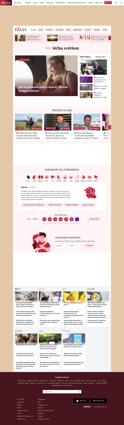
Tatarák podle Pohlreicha (53, 383)
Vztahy (35, 3)
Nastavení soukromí (43, 419)
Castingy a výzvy (42, 405)
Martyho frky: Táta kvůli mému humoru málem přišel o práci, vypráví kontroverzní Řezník (48, 346)
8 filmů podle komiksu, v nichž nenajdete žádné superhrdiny (24, 354)
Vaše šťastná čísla (60, 215)
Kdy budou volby (79, 380)
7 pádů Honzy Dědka (23, 383)
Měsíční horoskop (72, 205)
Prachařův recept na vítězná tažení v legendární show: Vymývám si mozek (50, 322)
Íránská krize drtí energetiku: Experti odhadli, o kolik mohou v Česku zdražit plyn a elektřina (25, 304)
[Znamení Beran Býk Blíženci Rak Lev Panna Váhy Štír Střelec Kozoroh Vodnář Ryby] (62, 245)
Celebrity (28, 3)
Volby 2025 (33, 383)
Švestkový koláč (67, 385)
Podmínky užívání (22, 410)
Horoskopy (49, 3)
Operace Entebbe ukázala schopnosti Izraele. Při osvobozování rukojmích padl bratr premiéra (74, 314)
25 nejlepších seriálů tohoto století (26, 345)
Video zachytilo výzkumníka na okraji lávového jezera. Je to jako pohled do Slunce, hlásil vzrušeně (73, 322)
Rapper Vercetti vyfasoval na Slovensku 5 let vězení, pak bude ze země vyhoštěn (50, 355)
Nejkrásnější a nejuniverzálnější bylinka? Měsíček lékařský (73, 354)
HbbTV (19, 408)
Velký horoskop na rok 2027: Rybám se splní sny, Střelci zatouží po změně (66, 38)
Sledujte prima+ (60, 3)
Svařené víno (41, 383)
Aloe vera (64, 383)
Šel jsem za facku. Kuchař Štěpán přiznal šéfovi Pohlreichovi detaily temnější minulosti (49, 304)
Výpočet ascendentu (88, 383)
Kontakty (40, 408)
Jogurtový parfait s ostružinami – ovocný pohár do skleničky (97, 321)
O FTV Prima (20, 399)
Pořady (91, 3)
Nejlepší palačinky (57, 385)
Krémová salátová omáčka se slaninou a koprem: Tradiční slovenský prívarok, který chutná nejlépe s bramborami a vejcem (97, 314)
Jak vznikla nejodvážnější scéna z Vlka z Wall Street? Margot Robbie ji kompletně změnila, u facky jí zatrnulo (26, 365)
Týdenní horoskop (54, 205)
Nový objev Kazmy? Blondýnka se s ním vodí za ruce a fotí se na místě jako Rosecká (50, 364)
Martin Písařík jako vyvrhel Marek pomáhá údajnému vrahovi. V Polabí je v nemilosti (86, 136)
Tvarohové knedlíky (101, 383)
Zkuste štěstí (94, 219)
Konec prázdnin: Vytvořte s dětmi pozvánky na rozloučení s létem (73, 345)
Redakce (40, 416)
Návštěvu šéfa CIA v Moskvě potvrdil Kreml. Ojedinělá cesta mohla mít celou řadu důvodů (25, 322)
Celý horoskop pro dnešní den (33, 205)
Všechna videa (100, 57)
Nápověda (41, 413)
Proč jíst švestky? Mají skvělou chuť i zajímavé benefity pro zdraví (74, 363)
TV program (52, 380)
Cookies (19, 413)
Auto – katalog (101, 380)
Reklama (19, 405)
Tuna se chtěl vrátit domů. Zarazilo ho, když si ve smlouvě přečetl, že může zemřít (57, 136)
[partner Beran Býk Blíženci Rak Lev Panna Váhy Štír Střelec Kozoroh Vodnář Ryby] (76, 245)
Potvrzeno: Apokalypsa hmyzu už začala (73, 303)
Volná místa (20, 402)
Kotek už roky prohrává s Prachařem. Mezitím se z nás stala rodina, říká (50, 313)
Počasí (72, 380)
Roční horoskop (88, 205)
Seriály (42, 3)
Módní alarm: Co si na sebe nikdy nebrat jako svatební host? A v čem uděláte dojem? (99, 38)
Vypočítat (89, 245)
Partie (67, 380)
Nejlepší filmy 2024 (32, 380)
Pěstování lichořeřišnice (75, 383)
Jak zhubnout (22, 380)
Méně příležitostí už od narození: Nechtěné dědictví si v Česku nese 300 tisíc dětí (35, 38)
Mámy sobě (98, 3)
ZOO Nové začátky (91, 380)
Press (39, 402)
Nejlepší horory (43, 380)
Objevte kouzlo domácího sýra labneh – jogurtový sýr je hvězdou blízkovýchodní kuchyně (97, 304)
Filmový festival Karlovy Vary (77, 3)
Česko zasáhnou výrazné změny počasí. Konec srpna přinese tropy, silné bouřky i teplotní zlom (26, 313)
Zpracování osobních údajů (45, 410)
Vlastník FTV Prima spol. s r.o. (25, 416)
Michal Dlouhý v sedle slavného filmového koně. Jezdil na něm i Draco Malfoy (28, 135)
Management (41, 399)
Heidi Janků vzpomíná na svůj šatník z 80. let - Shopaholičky (100, 81)
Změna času (60, 380)
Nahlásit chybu (21, 419)
